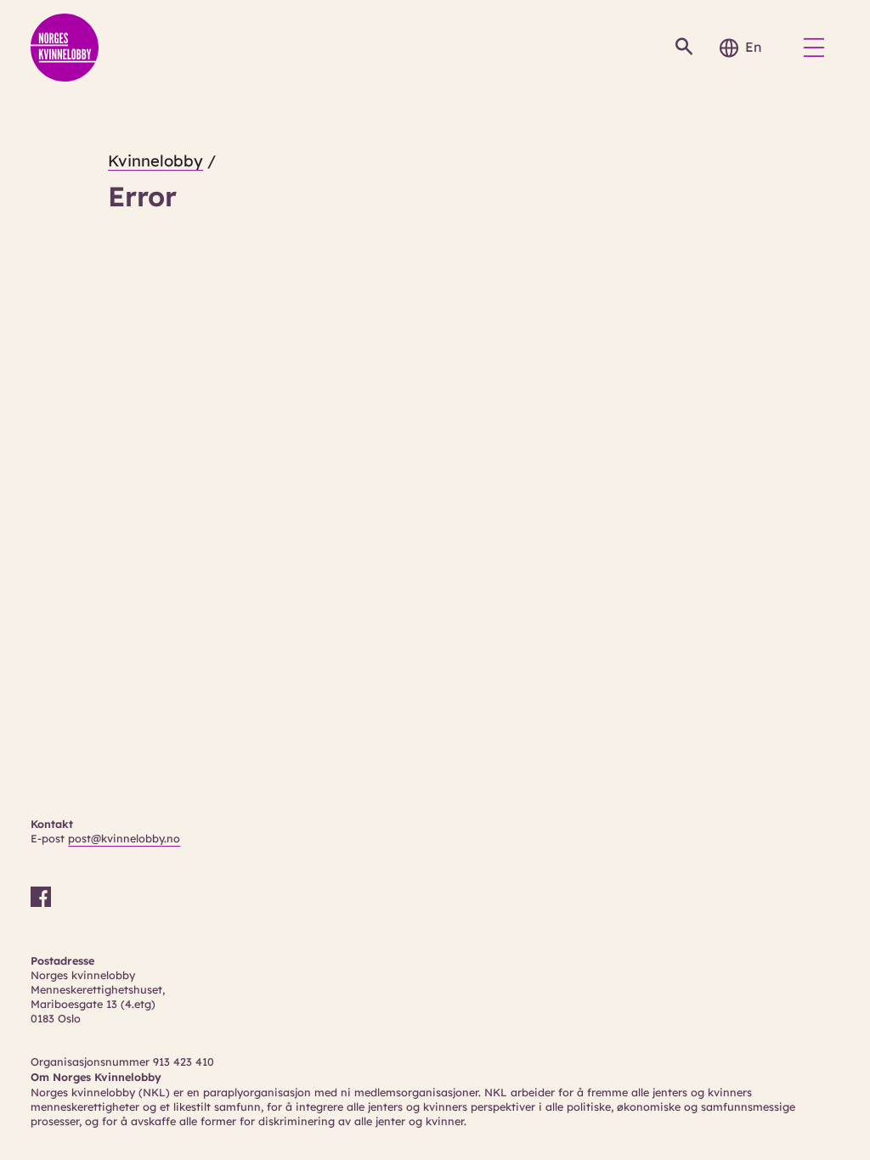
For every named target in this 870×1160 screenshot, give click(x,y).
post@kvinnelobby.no (124, 838)
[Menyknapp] (813, 47)
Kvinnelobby (155, 161)
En (753, 46)
